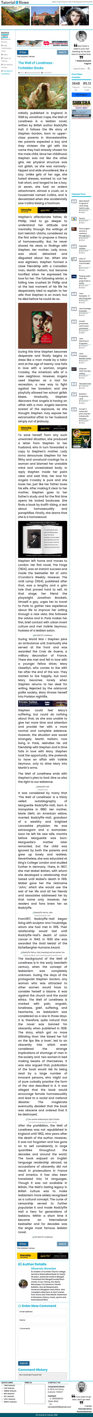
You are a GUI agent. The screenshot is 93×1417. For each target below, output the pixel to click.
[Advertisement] (42, 35)
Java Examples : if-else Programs (85, 295)
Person (82, 218)
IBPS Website (9, 1394)
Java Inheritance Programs (84, 341)
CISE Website (9, 1388)
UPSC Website (9, 1399)
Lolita (5, 55)
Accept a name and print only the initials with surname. (84, 414)
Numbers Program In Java (83, 396)
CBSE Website (9, 1385)
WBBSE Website (10, 1391)
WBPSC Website (10, 1402)
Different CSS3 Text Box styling (85, 371)
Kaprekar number (83, 247)
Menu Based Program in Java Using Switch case (84, 204)
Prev (23, 52)
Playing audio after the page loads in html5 (84, 279)
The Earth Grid (85, 384)
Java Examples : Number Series (85, 356)
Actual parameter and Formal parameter (84, 325)
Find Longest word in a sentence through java (84, 232)
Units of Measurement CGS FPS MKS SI (85, 262)
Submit (24, 1363)
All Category (81, 94)
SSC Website (9, 1396)
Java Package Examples (85, 309)
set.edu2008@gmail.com (59, 1407)
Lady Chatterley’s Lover (6, 48)
